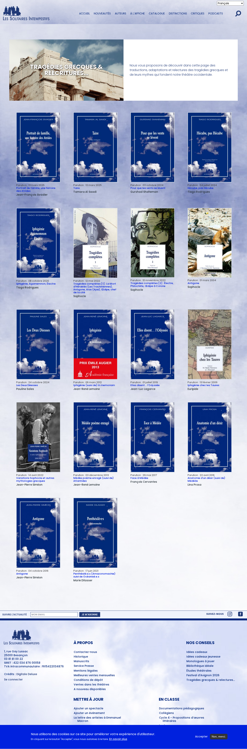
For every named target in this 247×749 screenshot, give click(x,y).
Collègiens (166, 713)
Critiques (197, 13)
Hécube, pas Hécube (200, 188)
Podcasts (215, 13)
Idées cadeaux (196, 652)
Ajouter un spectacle (88, 708)
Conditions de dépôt (88, 680)
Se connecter (13, 679)
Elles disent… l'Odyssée (145, 385)
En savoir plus (118, 739)
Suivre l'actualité (14, 614)
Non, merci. (219, 736)
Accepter (201, 736)
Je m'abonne (90, 614)
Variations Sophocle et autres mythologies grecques (35, 479)
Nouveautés (102, 13)
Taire (76, 188)
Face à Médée (139, 478)
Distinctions (178, 13)
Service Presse (84, 666)
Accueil (84, 13)
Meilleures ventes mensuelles (94, 675)
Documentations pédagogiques (181, 708)
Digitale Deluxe (26, 674)
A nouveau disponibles (90, 689)
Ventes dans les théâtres (91, 684)
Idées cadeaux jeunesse (203, 657)
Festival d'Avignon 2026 (202, 675)
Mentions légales (86, 671)
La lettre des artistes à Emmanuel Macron (97, 719)
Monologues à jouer (200, 661)
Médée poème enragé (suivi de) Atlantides (93, 479)
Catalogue (157, 13)
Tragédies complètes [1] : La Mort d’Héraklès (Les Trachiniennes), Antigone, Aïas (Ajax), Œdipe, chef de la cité (94, 288)
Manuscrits (81, 661)
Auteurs (120, 13)
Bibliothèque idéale (199, 666)
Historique (81, 657)
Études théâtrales (198, 671)
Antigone (193, 283)
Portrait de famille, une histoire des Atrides (35, 189)
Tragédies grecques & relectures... (210, 680)
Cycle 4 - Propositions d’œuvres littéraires (181, 719)
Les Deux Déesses (27, 385)
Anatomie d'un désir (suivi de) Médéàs (206, 479)
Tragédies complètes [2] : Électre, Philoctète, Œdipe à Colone (151, 284)
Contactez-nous (85, 652)
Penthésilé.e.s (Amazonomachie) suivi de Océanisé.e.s (94, 575)
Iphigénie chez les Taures (203, 385)
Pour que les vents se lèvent (147, 188)
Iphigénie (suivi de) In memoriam (94, 385)
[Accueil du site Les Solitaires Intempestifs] (37, 13)
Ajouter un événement (89, 713)
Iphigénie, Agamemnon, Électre (36, 284)
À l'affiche (137, 13)
